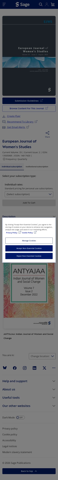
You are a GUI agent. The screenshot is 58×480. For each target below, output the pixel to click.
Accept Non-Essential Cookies (29, 248)
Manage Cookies (29, 240)
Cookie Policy (27, 233)
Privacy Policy (12, 233)
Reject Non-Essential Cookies (29, 256)
